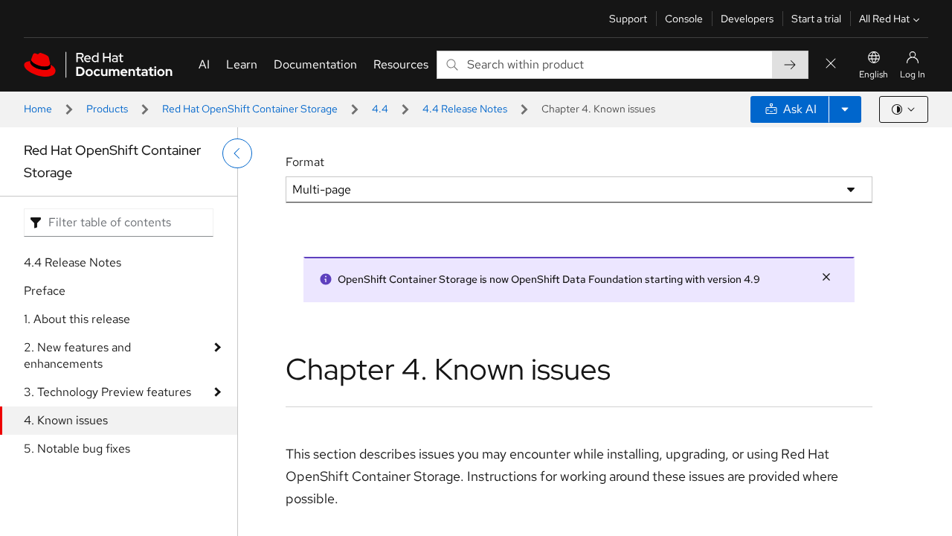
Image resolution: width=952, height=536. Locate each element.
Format (305, 162)
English (873, 74)
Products (107, 108)
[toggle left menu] (237, 153)
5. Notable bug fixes (77, 448)
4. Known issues (66, 420)
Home (38, 108)
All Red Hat (884, 18)
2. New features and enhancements (77, 355)
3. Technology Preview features (107, 392)
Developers (747, 18)
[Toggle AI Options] (845, 109)
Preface (44, 291)
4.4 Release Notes (464, 108)
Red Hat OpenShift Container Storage (250, 108)
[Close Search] (830, 64)
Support (628, 18)
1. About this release (77, 319)
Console (684, 18)
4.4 (380, 108)
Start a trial (816, 18)
